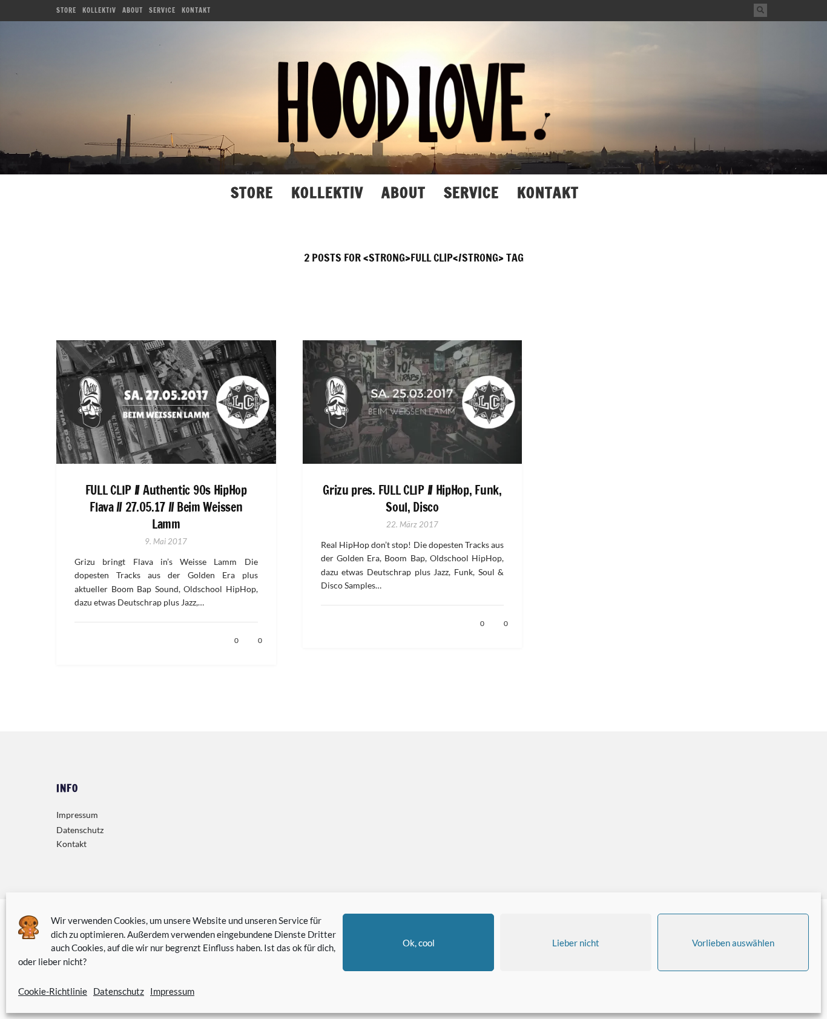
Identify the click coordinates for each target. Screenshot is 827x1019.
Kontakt (196, 10)
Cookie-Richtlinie (52, 991)
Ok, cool (419, 942)
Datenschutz (118, 991)
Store (66, 10)
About (132, 10)
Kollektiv (99, 10)
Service (162, 10)
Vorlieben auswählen (733, 942)
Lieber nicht (575, 942)
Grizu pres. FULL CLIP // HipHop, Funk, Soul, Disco (412, 499)
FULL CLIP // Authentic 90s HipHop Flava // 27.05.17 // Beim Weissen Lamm (166, 507)
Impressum (172, 991)
